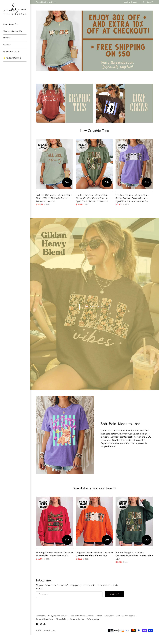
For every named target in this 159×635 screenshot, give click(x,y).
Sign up (114, 594)
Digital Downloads (11, 51)
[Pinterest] (44, 625)
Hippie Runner (48, 630)
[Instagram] (41, 625)
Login (126, 2)
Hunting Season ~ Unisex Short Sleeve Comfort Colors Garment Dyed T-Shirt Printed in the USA (92, 198)
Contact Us (40, 616)
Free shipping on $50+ (45, 2)
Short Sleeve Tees (10, 24)
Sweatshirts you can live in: (94, 488)
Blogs (99, 616)
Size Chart (109, 616)
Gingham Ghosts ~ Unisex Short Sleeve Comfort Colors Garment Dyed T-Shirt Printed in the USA (132, 198)
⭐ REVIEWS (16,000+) (12, 58)
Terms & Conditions (44, 619)
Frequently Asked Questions (82, 616)
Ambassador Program (125, 616)
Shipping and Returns (57, 616)
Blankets (7, 44)
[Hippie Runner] (15, 9)
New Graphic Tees (94, 131)
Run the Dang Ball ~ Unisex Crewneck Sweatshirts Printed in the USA (134, 556)
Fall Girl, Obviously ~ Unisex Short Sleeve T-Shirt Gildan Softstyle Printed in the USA (53, 198)
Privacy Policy (61, 619)
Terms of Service (77, 619)
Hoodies (7, 38)
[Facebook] (37, 625)
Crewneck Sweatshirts (12, 31)
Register (134, 2)
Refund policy (93, 619)
